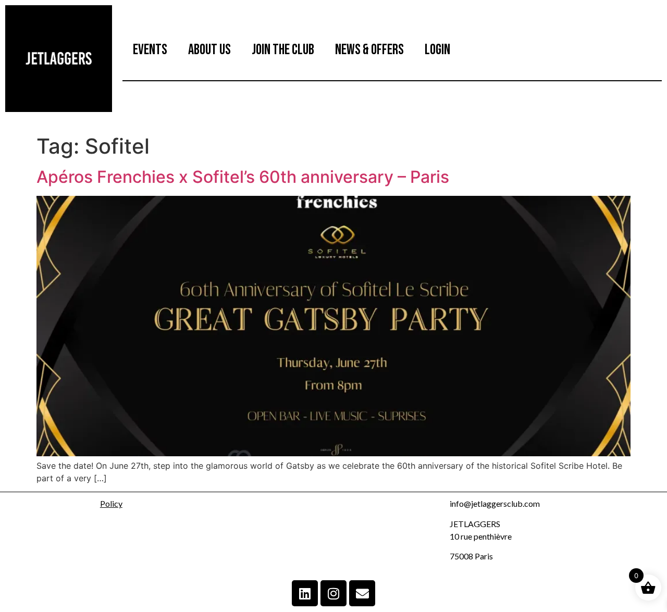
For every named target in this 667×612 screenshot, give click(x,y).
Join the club (283, 49)
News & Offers (369, 49)
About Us (209, 49)
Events (150, 49)
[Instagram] (333, 593)
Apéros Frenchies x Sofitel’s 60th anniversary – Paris (242, 177)
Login (437, 49)
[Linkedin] (305, 593)
